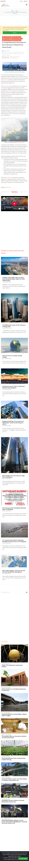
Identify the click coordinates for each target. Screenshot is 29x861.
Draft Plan (5, 79)
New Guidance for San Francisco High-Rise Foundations (13, 476)
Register (15, 32)
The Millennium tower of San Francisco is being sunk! (13, 325)
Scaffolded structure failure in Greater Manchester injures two (13, 801)
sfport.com (8, 187)
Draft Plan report (21, 142)
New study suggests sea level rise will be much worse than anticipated (13, 571)
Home (12, 11)
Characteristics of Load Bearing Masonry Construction (14, 689)
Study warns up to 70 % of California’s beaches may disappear (13, 387)
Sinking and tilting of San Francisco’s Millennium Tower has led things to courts (13, 422)
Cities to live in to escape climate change (12, 356)
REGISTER (25, 1)
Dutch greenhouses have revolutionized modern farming (13, 758)
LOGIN (21, 1)
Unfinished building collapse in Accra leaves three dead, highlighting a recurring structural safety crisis (14, 821)
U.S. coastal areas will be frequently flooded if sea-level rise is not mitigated (14, 540)
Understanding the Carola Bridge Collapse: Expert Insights (14, 714)
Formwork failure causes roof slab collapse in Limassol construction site (14, 779)
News (17, 11)
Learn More (6, 30)
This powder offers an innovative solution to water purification (14, 736)
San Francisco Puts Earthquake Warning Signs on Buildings (14, 508)
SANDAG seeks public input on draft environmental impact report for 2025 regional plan (13, 279)
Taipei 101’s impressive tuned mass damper (12, 665)
